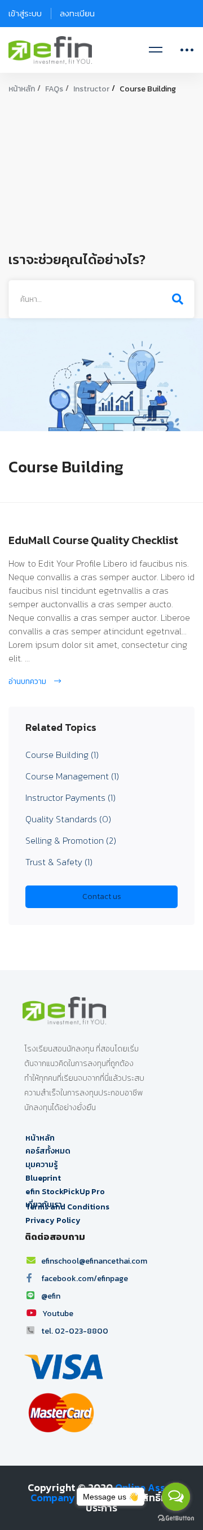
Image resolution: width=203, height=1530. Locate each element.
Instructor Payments (70, 797)
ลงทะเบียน (77, 13)
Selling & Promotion (70, 840)
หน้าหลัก (21, 89)
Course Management (72, 776)
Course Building (62, 754)
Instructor (91, 89)
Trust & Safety (58, 862)
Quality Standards (68, 819)
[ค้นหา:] (101, 298)
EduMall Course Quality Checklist (93, 540)
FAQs (54, 89)
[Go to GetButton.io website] (176, 1518)
